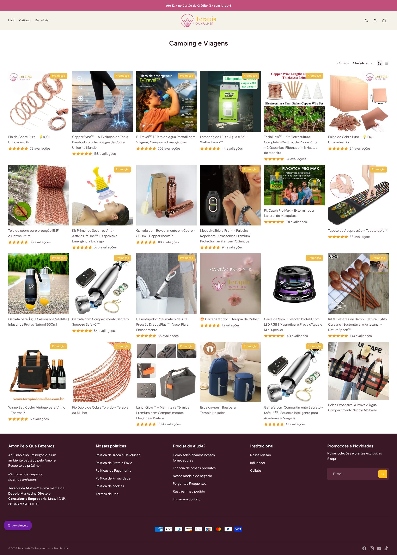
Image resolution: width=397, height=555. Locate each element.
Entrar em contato (186, 499)
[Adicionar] (318, 125)
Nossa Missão (260, 455)
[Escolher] (62, 125)
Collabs (256, 470)
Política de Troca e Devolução (118, 455)
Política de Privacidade (113, 478)
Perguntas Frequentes (189, 483)
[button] (363, 63)
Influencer (257, 463)
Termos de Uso (107, 494)
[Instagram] (371, 548)
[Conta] (375, 20)
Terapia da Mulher (28, 548)
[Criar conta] (382, 474)
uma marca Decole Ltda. (54, 548)
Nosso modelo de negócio (192, 476)
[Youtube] (379, 548)
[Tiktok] (386, 548)
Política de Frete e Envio (114, 463)
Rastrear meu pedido (189, 491)
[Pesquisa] (366, 20)
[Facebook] (364, 548)
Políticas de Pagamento (113, 470)
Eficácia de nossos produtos (194, 468)
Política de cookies (110, 486)
